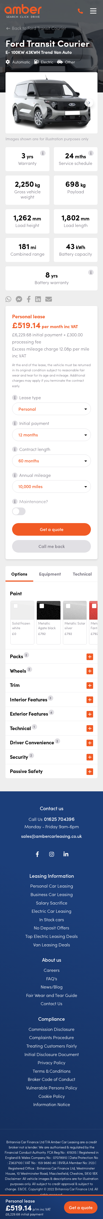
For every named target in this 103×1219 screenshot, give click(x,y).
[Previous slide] (14, 103)
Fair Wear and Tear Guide (51, 995)
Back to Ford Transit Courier (38, 28)
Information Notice (51, 1104)
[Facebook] (37, 855)
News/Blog (52, 987)
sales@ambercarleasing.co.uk (51, 836)
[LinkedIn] (66, 855)
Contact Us (51, 1003)
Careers (52, 970)
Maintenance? (33, 501)
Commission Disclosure (51, 1029)
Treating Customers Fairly (51, 1046)
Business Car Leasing (51, 894)
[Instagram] (51, 855)
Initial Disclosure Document (51, 1054)
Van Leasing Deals (51, 944)
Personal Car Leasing (51, 886)
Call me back (51, 546)
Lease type (30, 397)
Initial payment (34, 423)
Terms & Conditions (52, 1071)
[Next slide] (89, 103)
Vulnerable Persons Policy (51, 1087)
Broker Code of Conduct (51, 1079)
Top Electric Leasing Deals (51, 936)
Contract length (34, 449)
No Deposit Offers (51, 928)
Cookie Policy (51, 1096)
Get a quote (51, 529)
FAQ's (51, 978)
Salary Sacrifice (51, 903)
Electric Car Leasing (51, 911)
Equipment (50, 574)
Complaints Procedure (51, 1037)
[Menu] (93, 10)
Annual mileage (35, 475)
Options (19, 574)
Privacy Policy (51, 1062)
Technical (82, 574)
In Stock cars (51, 919)
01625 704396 (59, 818)
